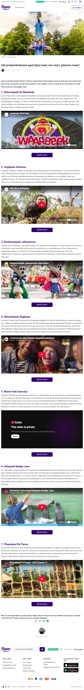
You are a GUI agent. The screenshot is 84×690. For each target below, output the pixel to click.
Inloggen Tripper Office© (51, 667)
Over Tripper (27, 662)
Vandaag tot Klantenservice (12, 1)
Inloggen (77, 7)
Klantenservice (7, 662)
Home (3, 57)
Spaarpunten (27, 665)
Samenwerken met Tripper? (49, 663)
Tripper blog (11, 57)
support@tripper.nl (9, 668)
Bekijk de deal (42, 155)
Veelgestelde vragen (9, 665)
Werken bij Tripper (29, 671)
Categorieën (19, 7)
